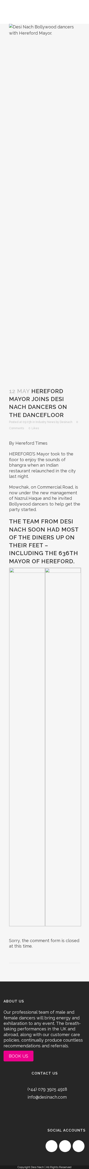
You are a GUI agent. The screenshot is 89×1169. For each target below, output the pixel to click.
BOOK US (18, 1056)
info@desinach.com (47, 1097)
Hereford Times (31, 443)
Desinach (66, 422)
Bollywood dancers (28, 503)
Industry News (45, 422)
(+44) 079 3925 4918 (47, 1089)
